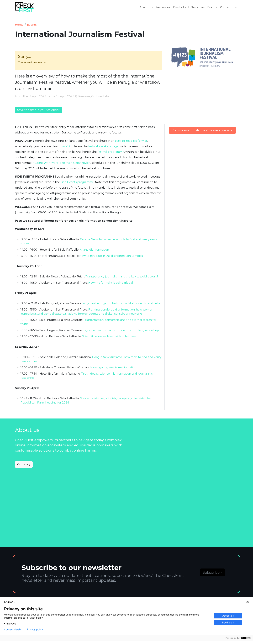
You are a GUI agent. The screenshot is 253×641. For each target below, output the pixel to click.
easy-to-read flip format (131, 140)
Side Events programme (77, 182)
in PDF (67, 146)
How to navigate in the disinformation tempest (111, 255)
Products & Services (189, 7)
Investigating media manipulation (113, 367)
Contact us (228, 7)
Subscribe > (212, 572)
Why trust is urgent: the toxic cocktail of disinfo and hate (121, 303)
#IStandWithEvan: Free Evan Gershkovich (61, 162)
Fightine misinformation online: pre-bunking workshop (121, 330)
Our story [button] (23, 464)
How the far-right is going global (110, 282)
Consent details (13, 629)
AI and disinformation (94, 249)
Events (212, 7)
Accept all (228, 615)
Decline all (228, 622)
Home (19, 24)
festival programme (110, 151)
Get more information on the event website (202, 130)
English (8, 601)
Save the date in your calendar (38, 110)
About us (146, 7)
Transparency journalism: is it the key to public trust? (121, 276)
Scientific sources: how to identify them (109, 336)
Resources (163, 7)
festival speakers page (103, 146)
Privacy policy (35, 629)
